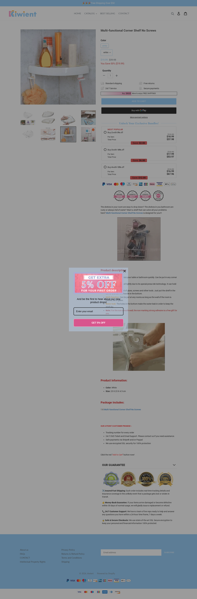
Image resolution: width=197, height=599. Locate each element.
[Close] (124, 271)
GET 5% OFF (98, 323)
